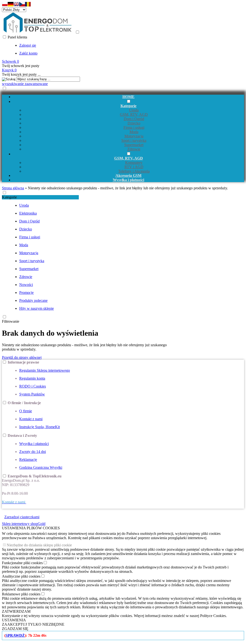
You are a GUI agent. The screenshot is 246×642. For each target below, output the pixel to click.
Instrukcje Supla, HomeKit (39, 427)
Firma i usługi (133, 127)
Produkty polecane (33, 300)
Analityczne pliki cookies (21, 576)
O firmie (25, 411)
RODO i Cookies (32, 386)
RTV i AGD (133, 167)
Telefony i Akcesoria (134, 171)
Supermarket (133, 145)
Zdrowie (133, 149)
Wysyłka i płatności (34, 444)
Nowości (26, 285)
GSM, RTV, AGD (134, 114)
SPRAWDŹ (15, 635)
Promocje (26, 292)
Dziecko (134, 123)
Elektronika (28, 213)
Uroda (134, 110)
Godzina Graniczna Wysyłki (40, 467)
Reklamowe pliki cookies (21, 594)
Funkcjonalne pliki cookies (22, 563)
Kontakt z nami (31, 419)
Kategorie (9, 197)
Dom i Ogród (134, 119)
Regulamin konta (32, 378)
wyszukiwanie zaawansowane (25, 84)
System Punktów (32, 394)
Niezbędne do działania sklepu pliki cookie (39, 545)
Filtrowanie (10, 321)
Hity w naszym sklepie (36, 308)
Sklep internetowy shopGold (23, 524)
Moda (133, 132)
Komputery (133, 162)
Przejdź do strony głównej (22, 357)
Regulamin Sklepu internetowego (44, 370)
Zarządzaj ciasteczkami (21, 517)
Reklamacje (28, 459)
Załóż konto (28, 53)
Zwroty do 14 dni (32, 452)
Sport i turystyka (133, 140)
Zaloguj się (27, 45)
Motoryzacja (133, 136)
